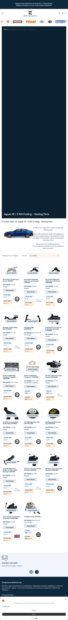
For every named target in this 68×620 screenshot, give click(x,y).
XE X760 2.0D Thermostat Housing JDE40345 (53, 376)
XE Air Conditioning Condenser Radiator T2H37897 (9, 377)
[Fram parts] (26, 22)
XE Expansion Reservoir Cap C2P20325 (53, 423)
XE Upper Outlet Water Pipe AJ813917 (10, 328)
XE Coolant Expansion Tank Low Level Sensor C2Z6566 (31, 280)
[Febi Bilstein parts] (3, 22)
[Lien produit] (11, 271)
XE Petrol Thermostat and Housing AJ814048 (32, 469)
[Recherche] (59, 13)
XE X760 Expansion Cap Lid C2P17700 (31, 423)
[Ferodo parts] (13, 22)
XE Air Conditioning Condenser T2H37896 (31, 376)
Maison (6, 29)
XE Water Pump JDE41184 (32, 517)
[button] (3, 13)
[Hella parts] (45, 22)
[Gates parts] (37, 22)
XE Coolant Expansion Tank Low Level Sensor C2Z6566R (52, 280)
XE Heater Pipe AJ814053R (29, 328)
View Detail (9, 290)
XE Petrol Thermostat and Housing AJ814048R (53, 469)
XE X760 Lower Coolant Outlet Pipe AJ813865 (10, 423)
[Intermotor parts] (59, 22)
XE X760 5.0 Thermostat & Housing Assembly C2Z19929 (53, 329)
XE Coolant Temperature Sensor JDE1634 (11, 280)
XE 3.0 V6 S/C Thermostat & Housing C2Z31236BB (11, 517)
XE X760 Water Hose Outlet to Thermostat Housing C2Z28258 (10, 470)
